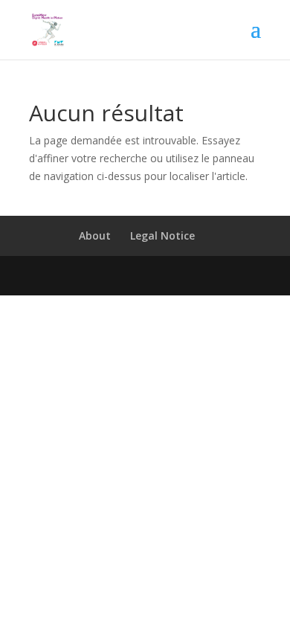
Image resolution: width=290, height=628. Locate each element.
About (95, 235)
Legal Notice (162, 235)
